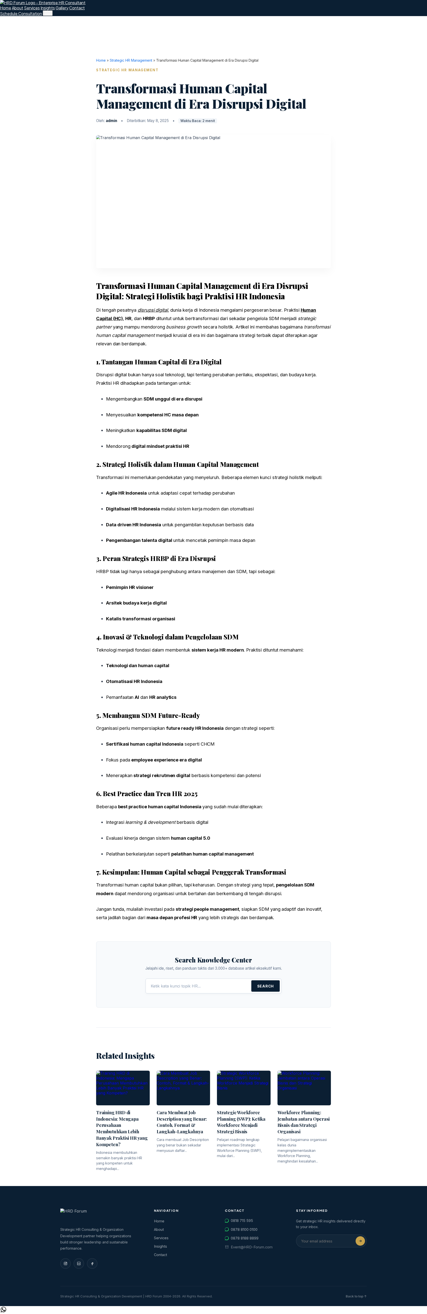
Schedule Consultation (21, 13)
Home (5, 7)
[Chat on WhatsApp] (3, 1311)
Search (265, 986)
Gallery (62, 7)
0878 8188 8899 (244, 1238)
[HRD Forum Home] (42, 2)
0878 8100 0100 (244, 1229)
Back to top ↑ (356, 1296)
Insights (48, 7)
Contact (77, 7)
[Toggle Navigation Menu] (48, 13)
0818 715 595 (242, 1220)
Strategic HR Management (131, 60)
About (17, 7)
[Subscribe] (360, 1241)
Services (32, 7)
